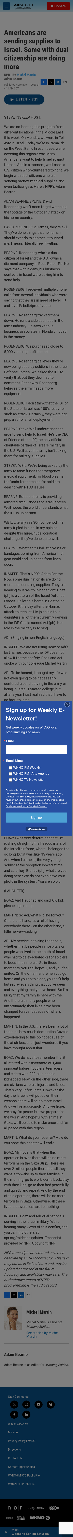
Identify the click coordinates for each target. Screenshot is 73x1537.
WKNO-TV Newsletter (29, 779)
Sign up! (37, 817)
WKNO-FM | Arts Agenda (31, 773)
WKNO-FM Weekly (27, 767)
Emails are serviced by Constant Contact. (26, 806)
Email (10, 741)
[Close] (68, 704)
